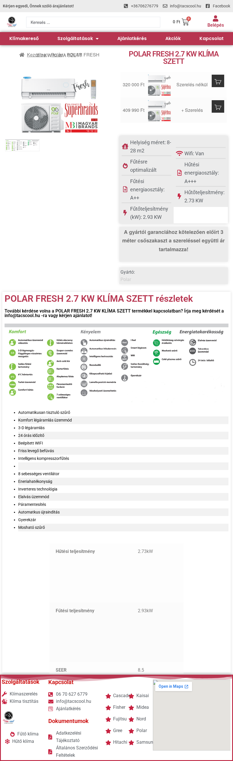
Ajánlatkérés (132, 38)
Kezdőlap (36, 54)
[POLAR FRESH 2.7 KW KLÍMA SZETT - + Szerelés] (160, 110)
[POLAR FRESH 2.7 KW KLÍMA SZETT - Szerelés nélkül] (160, 84)
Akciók (173, 38)
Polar (56, 54)
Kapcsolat (211, 38)
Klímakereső (24, 38)
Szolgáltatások (75, 38)
